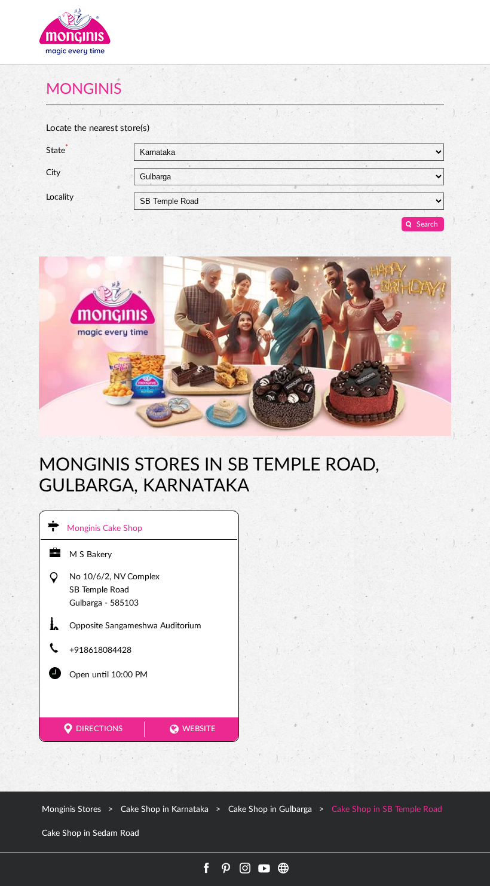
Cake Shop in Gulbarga (270, 809)
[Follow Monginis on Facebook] (206, 868)
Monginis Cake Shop (104, 528)
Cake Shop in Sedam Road (90, 833)
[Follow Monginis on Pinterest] (226, 868)
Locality (60, 197)
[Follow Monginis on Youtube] (264, 868)
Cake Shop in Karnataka (165, 809)
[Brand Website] (283, 868)
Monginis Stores (72, 809)
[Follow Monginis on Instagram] (245, 868)
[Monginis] (75, 32)
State (57, 149)
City (53, 173)
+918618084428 (100, 650)
